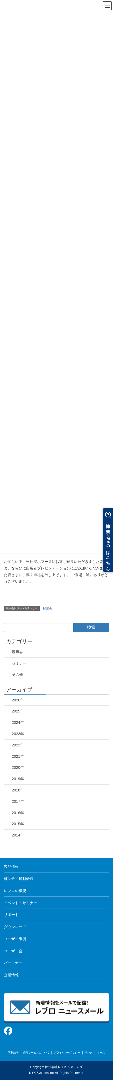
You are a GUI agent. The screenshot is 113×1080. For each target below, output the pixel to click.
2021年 (18, 756)
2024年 (18, 722)
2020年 (18, 767)
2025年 (18, 711)
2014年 (18, 835)
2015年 (18, 824)
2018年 (18, 790)
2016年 (18, 813)
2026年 (18, 700)
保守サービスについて (36, 1052)
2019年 (18, 779)
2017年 (18, 801)
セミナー (19, 663)
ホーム (101, 1052)
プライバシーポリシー (67, 1052)
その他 (17, 674)
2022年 (18, 745)
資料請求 (13, 1052)
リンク (89, 1052)
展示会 (47, 609)
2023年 (18, 734)
